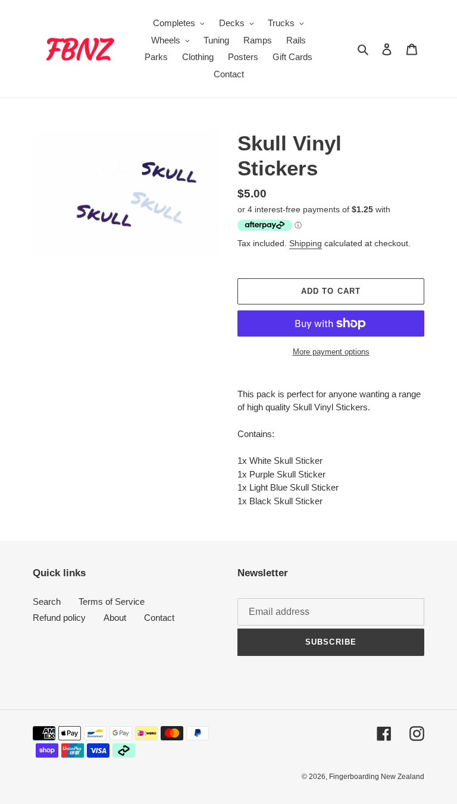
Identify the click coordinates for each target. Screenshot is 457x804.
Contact (159, 618)
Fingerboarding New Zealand (376, 776)
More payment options (331, 351)
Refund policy (59, 618)
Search (47, 601)
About (115, 618)
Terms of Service (112, 601)
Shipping (305, 243)
